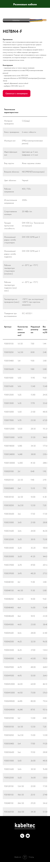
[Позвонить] (22, 837)
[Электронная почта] (28, 837)
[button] (16, 93)
